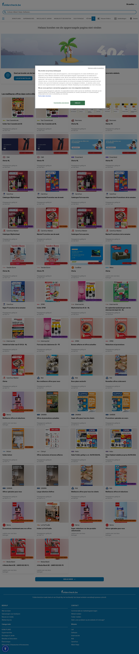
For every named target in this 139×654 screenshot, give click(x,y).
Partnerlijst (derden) (44, 96)
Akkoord (77, 103)
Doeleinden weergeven (61, 103)
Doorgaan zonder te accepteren (96, 68)
